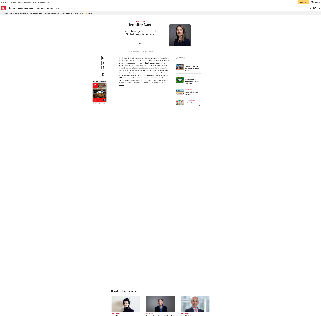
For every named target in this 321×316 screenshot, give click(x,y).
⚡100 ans (89, 13)
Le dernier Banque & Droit (51, 13)
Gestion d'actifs (79, 13)
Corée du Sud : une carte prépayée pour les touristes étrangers (192, 68)
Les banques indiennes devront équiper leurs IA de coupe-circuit (192, 81)
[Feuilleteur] (314, 8)
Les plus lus (180, 58)
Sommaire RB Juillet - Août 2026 (19, 13)
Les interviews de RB (36, 13)
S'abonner (303, 2)
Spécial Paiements (67, 13)
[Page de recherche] (310, 8)
